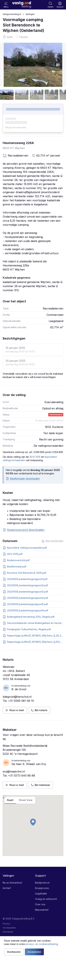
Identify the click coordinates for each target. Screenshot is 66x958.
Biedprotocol (42, 882)
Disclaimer (8, 932)
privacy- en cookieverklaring (42, 944)
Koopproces (42, 888)
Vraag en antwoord (46, 898)
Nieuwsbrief (41, 909)
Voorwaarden (9, 927)
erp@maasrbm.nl (14, 771)
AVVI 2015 (34, 456)
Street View (25, 800)
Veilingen (30, 14)
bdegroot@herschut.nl (17, 696)
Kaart (10, 800)
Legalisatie (41, 893)
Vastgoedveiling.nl (12, 14)
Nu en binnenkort (12, 882)
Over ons (40, 904)
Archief (7, 888)
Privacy (6, 923)
